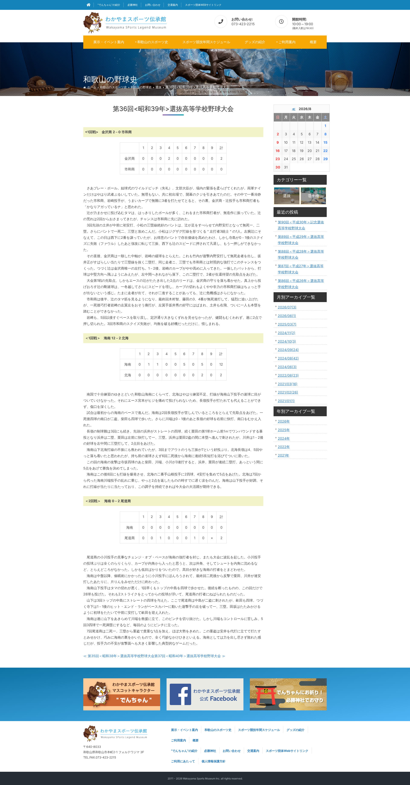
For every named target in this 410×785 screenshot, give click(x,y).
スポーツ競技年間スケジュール (206, 42)
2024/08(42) (288, 358)
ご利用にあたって (183, 761)
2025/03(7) (287, 324)
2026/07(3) (287, 307)
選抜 (158, 87)
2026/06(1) (287, 316)
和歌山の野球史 (141, 87)
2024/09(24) (288, 350)
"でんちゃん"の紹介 (109, 4)
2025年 (284, 430)
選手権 (313, 195)
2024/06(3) (287, 367)
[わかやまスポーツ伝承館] (125, 22)
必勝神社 (132, 4)
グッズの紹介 (255, 42)
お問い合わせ (152, 4)
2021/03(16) (287, 384)
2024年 (284, 438)
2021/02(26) (288, 392)
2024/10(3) (287, 341)
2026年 (284, 421)
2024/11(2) (286, 333)
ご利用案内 (287, 42)
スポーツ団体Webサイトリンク (203, 4)
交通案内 (173, 4)
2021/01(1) (286, 401)
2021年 (283, 455)
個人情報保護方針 (214, 761)
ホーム (91, 87)
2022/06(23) (288, 375)
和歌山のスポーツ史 (152, 42)
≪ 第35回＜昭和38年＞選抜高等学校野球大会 (118, 656)
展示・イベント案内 (108, 42)
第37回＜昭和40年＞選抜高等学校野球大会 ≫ (189, 656)
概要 (313, 42)
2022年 (284, 447)
